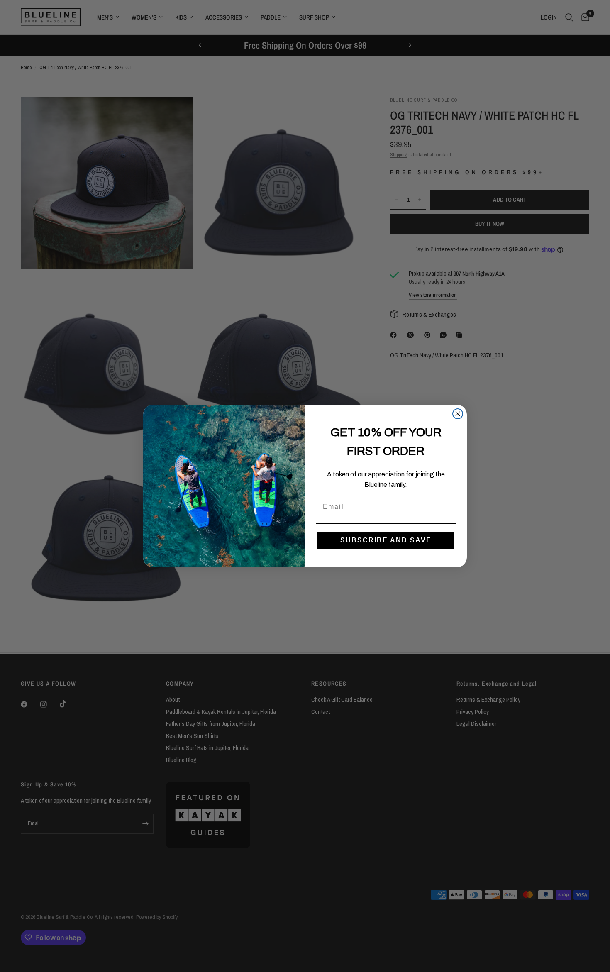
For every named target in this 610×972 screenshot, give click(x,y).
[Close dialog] (458, 414)
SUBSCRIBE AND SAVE (386, 540)
